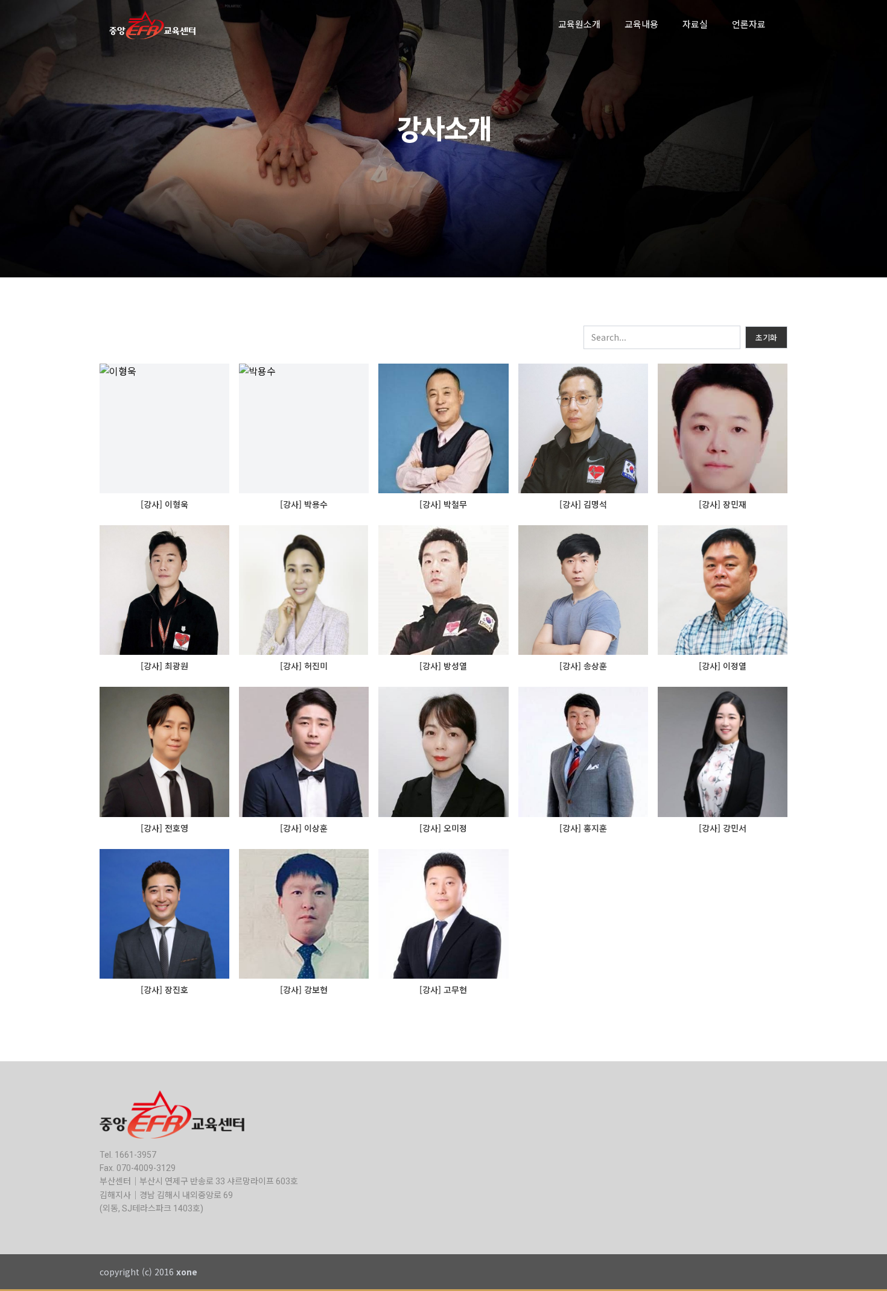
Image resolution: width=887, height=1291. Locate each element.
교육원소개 (579, 24)
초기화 (766, 337)
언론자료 (749, 24)
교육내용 (641, 24)
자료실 (695, 24)
